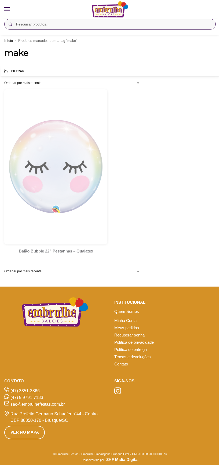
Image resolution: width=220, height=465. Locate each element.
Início (8, 41)
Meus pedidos (126, 328)
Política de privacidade (134, 342)
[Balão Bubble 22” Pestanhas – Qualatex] (55, 166)
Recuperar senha (129, 335)
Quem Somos (126, 311)
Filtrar (17, 71)
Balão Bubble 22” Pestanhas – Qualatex (56, 251)
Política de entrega (130, 349)
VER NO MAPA (24, 432)
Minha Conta (125, 320)
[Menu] (12, 9)
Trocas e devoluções (132, 357)
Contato (121, 364)
